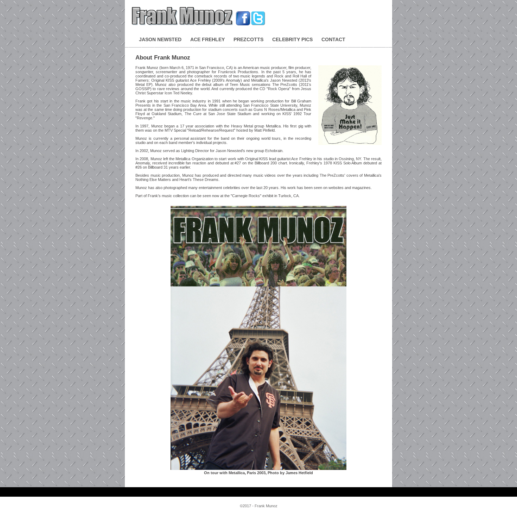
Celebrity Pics (292, 39)
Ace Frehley (207, 39)
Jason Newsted (160, 39)
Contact (333, 39)
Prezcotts (248, 39)
